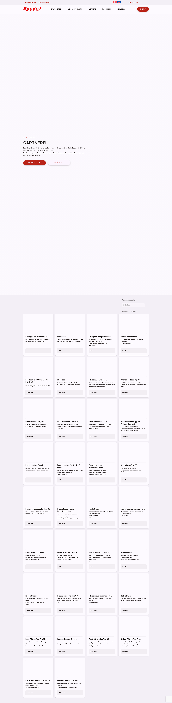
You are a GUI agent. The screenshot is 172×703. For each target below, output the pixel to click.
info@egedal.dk (34, 163)
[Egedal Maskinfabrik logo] (32, 10)
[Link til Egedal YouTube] (142, 2)
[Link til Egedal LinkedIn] (145, 2)
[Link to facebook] (139, 2)
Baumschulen (56, 9)
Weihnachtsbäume (75, 9)
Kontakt (143, 9)
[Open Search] (134, 9)
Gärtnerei (92, 9)
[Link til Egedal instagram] (148, 2)
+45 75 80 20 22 (59, 163)
